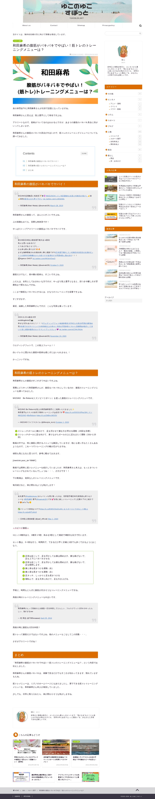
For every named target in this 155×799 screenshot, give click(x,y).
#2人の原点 (76, 323)
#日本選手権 (60, 252)
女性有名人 (126, 141)
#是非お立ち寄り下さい (33, 199)
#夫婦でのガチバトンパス (30, 326)
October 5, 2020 (56, 265)
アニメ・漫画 (125, 103)
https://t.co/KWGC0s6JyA (50, 509)
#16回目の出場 (83, 252)
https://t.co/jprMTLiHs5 (27, 512)
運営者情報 (27, 796)
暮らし (124, 155)
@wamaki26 (42, 499)
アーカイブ (109, 297)
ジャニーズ (125, 136)
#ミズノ (57, 196)
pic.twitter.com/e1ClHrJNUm (71, 329)
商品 (125, 158)
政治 (124, 150)
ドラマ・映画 (125, 109)
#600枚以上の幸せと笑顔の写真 (53, 326)
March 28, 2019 (56, 206)
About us (26, 25)
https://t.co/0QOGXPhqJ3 (75, 412)
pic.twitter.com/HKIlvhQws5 (44, 258)
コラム (124, 115)
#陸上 (86, 509)
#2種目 (74, 252)
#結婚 (61, 323)
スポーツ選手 (17, 41)
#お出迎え (71, 196)
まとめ (31, 170)
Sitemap (81, 25)
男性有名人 (126, 144)
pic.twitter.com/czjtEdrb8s (54, 199)
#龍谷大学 (68, 323)
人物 (124, 132)
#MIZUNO (50, 196)
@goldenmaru (31, 496)
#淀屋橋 (64, 196)
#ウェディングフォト (50, 323)
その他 (124, 94)
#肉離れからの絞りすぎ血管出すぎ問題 (44, 255)
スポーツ (124, 120)
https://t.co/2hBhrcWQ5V (47, 415)
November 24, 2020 (58, 336)
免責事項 (17, 796)
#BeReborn (31, 415)
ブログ (124, 126)
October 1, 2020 (62, 422)
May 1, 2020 (53, 519)
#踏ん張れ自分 (66, 255)
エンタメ (124, 99)
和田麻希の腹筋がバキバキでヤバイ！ (43, 161)
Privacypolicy (108, 25)
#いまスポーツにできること (72, 509)
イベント (125, 106)
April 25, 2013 (46, 618)
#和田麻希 (28, 499)
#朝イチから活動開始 (74, 326)
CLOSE (84, 153)
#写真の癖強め (87, 323)
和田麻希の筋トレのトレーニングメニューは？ (47, 166)
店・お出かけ (125, 161)
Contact (54, 25)
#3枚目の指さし (81, 196)
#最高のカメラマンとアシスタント (43, 329)
